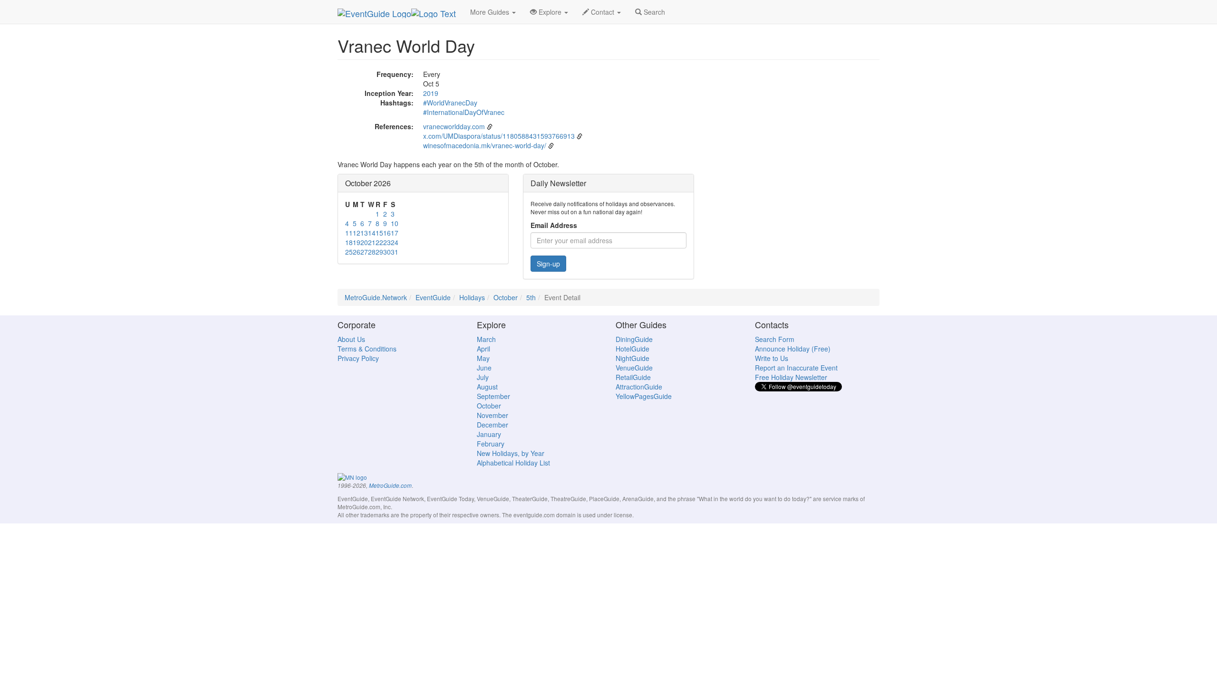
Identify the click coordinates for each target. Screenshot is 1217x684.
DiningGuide (634, 339)
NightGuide (632, 358)
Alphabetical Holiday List (513, 462)
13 (364, 233)
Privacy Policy (358, 358)
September (493, 396)
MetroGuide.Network (376, 297)
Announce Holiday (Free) (793, 348)
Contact (602, 12)
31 (394, 251)
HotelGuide (632, 348)
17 (394, 233)
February (490, 443)
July (483, 377)
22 (379, 242)
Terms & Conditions (367, 348)
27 (364, 251)
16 (387, 233)
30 (387, 251)
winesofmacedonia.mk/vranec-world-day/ (484, 145)
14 (372, 233)
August (487, 386)
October (505, 297)
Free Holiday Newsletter (791, 377)
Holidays (472, 297)
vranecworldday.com (454, 126)
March (486, 339)
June (484, 367)
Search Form (774, 339)
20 (364, 242)
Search (653, 12)
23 (387, 242)
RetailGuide (633, 377)
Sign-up (548, 263)
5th (531, 297)
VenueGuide (634, 367)
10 (394, 223)
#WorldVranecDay (450, 102)
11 (349, 233)
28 (372, 251)
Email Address (554, 225)
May (483, 358)
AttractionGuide (639, 386)
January (489, 434)
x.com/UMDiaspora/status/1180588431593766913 (499, 136)
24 (394, 242)
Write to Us (771, 358)
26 (356, 251)
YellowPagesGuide (644, 396)
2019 (430, 93)
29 (379, 251)
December (492, 424)
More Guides (490, 12)
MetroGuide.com (390, 485)
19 (356, 242)
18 (349, 242)
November (492, 415)
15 (379, 233)
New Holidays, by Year (510, 453)
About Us (351, 339)
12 (356, 233)
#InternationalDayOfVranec (463, 112)
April (483, 348)
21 (372, 242)
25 (349, 251)
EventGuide (433, 297)
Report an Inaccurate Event (796, 367)
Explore (550, 12)
